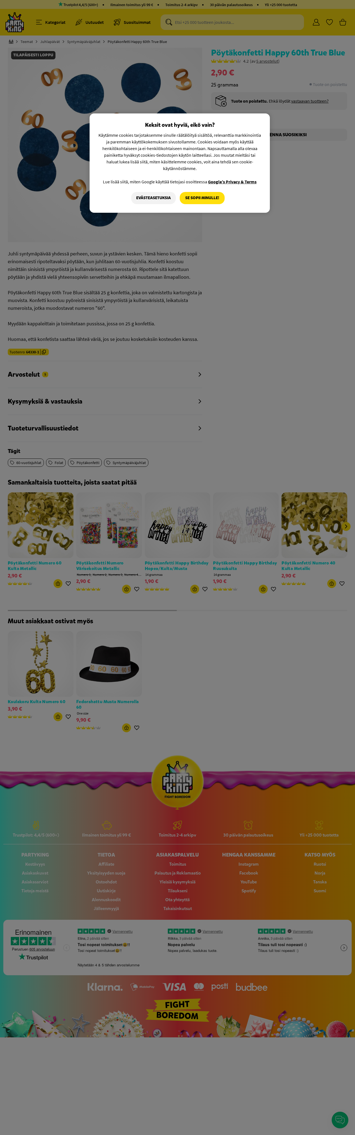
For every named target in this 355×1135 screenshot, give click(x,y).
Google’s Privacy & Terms (232, 181)
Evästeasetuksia (153, 198)
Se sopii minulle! (202, 198)
